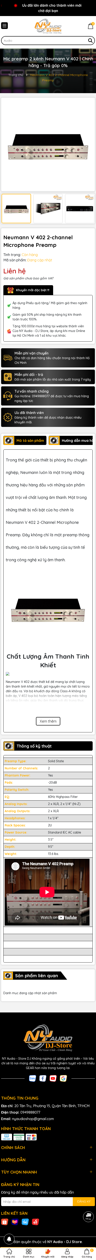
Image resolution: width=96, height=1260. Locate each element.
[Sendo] (35, 1222)
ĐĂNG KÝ (83, 1201)
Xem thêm (48, 721)
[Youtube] (53, 1078)
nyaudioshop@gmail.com (33, 1119)
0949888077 (30, 1112)
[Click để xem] (48, 144)
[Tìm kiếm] (90, 40)
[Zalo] (32, 1078)
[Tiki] (25, 1222)
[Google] (63, 1078)
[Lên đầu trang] (87, 1233)
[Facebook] (42, 1078)
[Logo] (48, 26)
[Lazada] (15, 1222)
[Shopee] (4, 1222)
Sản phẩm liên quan (36, 975)
